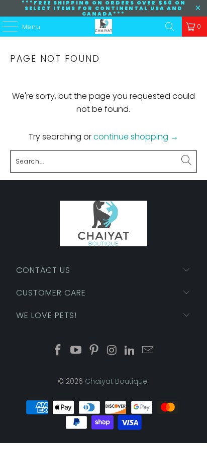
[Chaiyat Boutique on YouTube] (76, 351)
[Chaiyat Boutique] (103, 27)
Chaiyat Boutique (116, 381)
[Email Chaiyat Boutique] (147, 351)
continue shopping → (135, 136)
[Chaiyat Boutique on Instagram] (112, 351)
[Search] (169, 27)
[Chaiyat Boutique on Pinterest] (93, 351)
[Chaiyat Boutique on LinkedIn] (130, 351)
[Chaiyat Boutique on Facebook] (58, 351)
